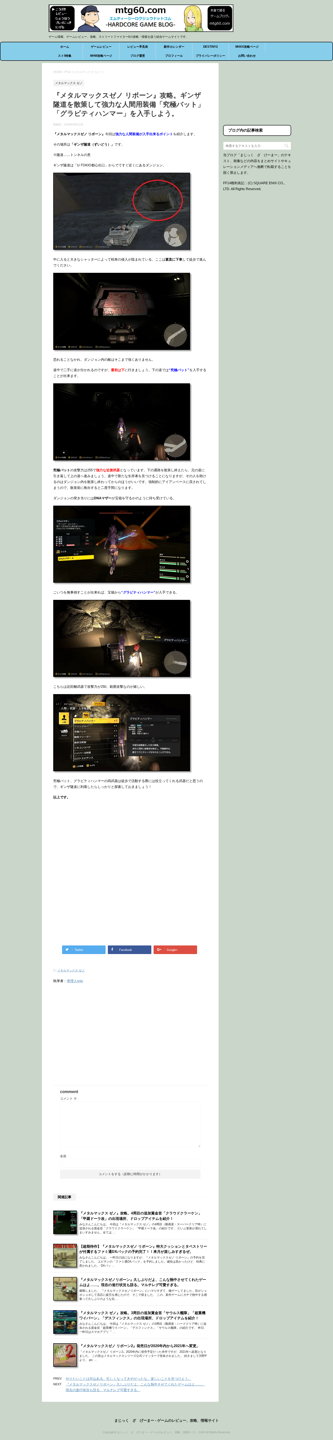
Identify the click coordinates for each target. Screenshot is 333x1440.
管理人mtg (75, 981)
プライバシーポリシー (210, 55)
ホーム (64, 46)
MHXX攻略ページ (247, 46)
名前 (63, 1156)
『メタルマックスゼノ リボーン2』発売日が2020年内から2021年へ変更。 (139, 1346)
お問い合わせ (247, 55)
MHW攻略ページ (101, 55)
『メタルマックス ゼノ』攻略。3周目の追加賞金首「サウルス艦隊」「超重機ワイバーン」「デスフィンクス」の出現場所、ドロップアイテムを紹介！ (142, 1315)
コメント (68, 1098)
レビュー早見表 (137, 46)
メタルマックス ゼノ (71, 970)
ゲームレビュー (101, 46)
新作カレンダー (174, 46)
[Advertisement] (91, 840)
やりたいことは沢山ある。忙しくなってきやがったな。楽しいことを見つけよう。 (128, 1379)
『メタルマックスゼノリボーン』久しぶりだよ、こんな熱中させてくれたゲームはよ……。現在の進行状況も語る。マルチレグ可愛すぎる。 (142, 1282)
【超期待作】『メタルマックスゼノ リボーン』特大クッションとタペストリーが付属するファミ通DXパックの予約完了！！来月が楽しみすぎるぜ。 (143, 1249)
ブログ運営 (137, 55)
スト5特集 (64, 55)
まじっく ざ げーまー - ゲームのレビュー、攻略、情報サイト (166, 1420)
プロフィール (174, 55)
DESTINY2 (210, 46)
